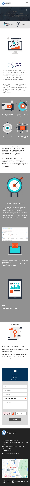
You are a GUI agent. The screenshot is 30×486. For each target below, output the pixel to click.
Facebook (17, 481)
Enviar (15, 419)
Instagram (8, 481)
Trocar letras (13, 414)
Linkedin (26, 481)
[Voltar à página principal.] (6, 3)
